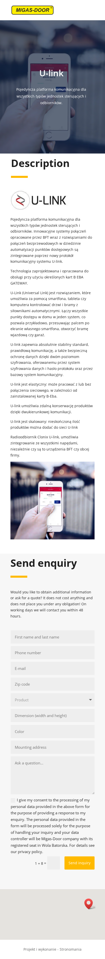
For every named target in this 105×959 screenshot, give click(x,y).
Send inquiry (79, 862)
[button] (90, 903)
